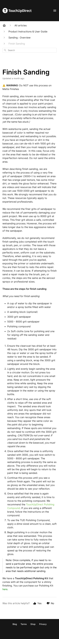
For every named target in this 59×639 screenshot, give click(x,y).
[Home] (4, 25)
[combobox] (29, 50)
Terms (24, 624)
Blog (15, 624)
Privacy (43, 624)
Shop (33, 624)
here (4, 589)
